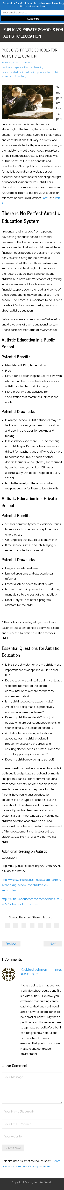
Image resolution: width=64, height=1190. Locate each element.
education (31, 72)
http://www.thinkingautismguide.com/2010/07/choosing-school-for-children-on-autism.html (31, 885)
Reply (58, 969)
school (12, 76)
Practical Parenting (34, 67)
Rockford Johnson (33, 969)
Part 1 (45, 198)
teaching (21, 76)
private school (44, 72)
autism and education (14, 72)
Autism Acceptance (13, 67)
